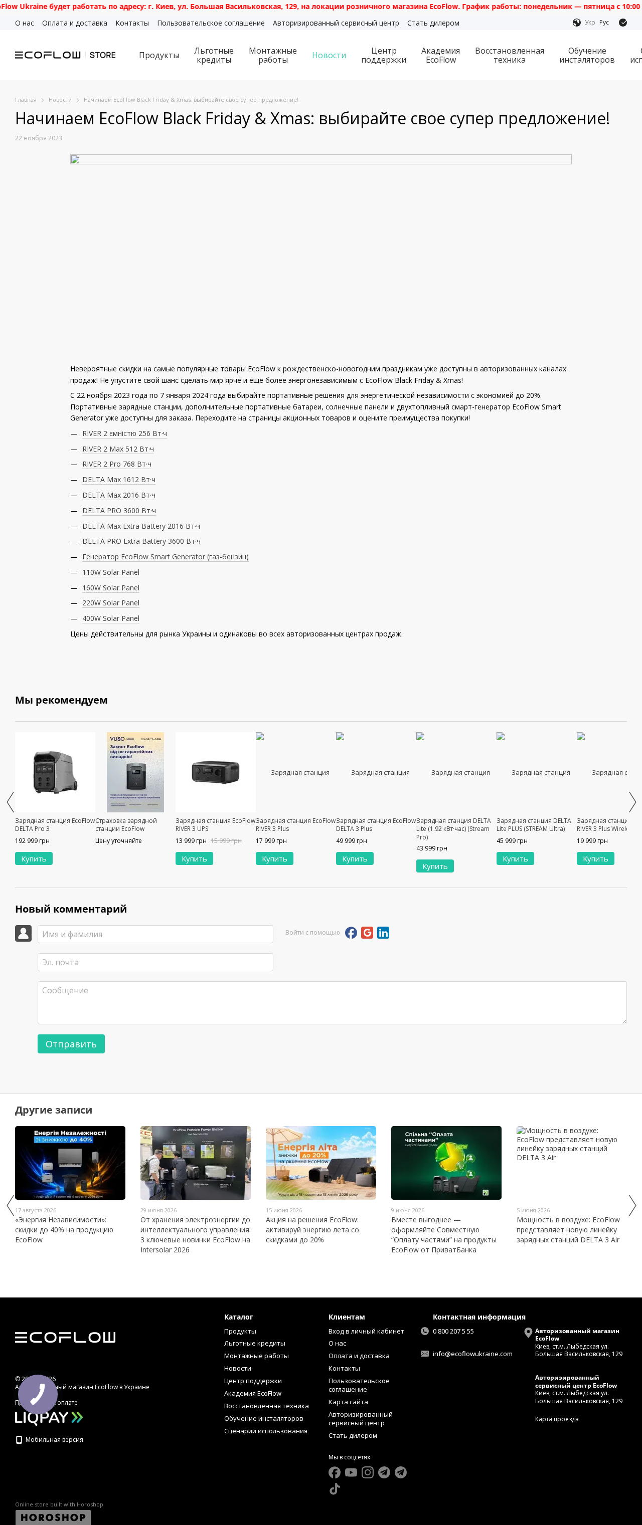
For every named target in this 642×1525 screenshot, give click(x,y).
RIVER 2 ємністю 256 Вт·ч (124, 433)
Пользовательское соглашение (211, 23)
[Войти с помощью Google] (367, 933)
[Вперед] (632, 802)
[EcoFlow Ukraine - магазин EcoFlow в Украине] (65, 1337)
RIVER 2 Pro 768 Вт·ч (116, 464)
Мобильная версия (53, 1439)
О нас (24, 23)
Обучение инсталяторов (587, 55)
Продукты (159, 55)
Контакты (132, 23)
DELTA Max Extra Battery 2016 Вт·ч (141, 526)
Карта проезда (557, 1419)
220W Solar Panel (110, 602)
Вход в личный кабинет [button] (366, 1331)
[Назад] (10, 802)
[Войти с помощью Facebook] (351, 933)
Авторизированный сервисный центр (336, 23)
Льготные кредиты (214, 55)
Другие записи (53, 1110)
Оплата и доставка (74, 23)
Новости (329, 55)
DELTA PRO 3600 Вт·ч (119, 510)
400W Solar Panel (110, 618)
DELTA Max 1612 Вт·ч (118, 479)
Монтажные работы (273, 55)
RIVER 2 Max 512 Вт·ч (118, 449)
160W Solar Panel (110, 587)
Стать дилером (433, 23)
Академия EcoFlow (440, 55)
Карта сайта (348, 1401)
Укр (590, 23)
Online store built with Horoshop (59, 1504)
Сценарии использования (265, 1430)
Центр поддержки (383, 55)
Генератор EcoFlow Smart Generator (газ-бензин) (165, 556)
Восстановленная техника (509, 55)
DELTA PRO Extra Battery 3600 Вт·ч (141, 541)
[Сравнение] (623, 23)
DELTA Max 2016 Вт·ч (118, 495)
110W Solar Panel (110, 572)
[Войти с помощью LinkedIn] (383, 933)
